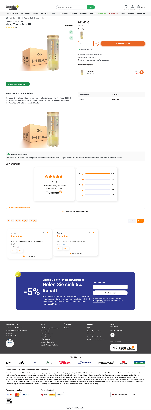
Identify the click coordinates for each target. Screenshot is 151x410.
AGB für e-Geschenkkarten (95, 340)
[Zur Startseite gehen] (12, 7)
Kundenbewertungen (54, 186)
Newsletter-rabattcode (112, 300)
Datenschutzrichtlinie (99, 302)
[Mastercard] (17, 394)
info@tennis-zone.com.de (18, 330)
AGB (88, 328)
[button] (9, 207)
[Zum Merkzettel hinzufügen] (71, 32)
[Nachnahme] (9, 400)
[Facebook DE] (112, 335)
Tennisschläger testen (47, 342)
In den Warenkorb (123, 43)
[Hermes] (60, 394)
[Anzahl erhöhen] (96, 43)
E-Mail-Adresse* (99, 283)
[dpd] (44, 394)
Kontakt (66, 328)
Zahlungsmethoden (47, 334)
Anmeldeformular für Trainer (50, 345)
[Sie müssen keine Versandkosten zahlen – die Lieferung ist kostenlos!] (95, 57)
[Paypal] (25, 394)
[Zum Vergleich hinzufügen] (71, 38)
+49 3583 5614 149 (19, 1)
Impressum (90, 334)
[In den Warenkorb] (141, 72)
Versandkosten (45, 331)
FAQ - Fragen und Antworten (50, 328)
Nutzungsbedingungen (99, 300)
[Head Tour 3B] (82, 35)
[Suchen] (91, 7)
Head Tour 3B (90, 73)
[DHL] (52, 394)
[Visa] (9, 394)
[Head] (69, 25)
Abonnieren (111, 293)
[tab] (18, 84)
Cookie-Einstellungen (112, 325)
